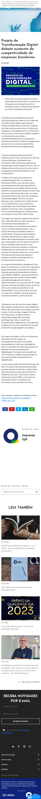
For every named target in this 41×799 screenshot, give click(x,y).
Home (16, 2)
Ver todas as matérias (30, 682)
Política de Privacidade (10, 775)
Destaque (23, 2)
